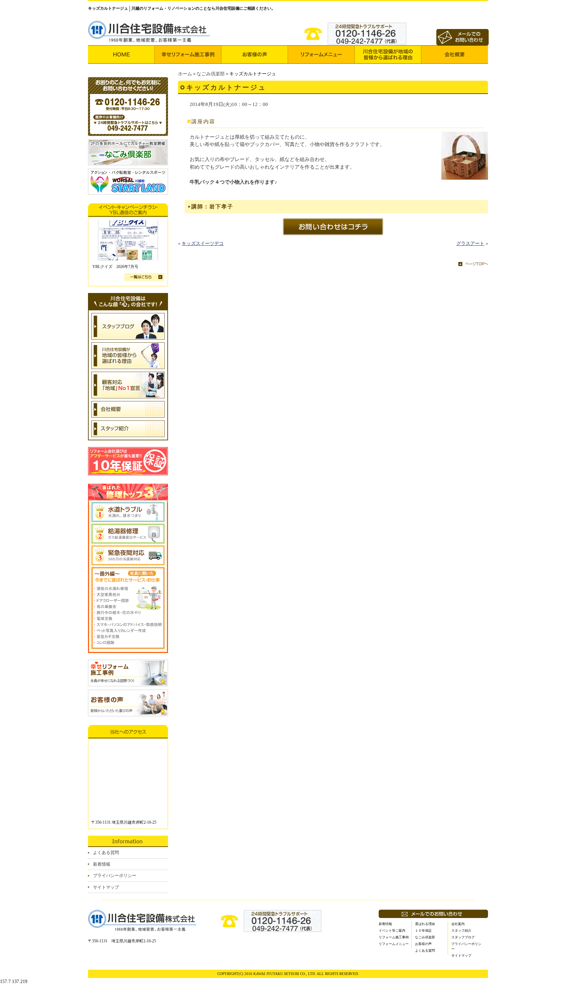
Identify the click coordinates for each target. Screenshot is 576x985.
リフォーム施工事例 (394, 937)
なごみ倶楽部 (211, 73)
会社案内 (458, 924)
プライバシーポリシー (114, 875)
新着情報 (101, 864)
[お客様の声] (254, 54)
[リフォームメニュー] (321, 54)
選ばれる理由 (425, 924)
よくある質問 (106, 852)
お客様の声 (423, 944)
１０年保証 (423, 930)
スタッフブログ (463, 937)
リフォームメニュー (394, 944)
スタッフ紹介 (461, 930)
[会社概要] (454, 54)
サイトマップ (106, 887)
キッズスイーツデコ (203, 243)
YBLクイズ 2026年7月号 (115, 266)
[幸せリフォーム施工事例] (188, 54)
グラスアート (470, 243)
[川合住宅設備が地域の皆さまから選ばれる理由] (388, 54)
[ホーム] (121, 54)
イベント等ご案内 (392, 930)
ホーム (185, 73)
